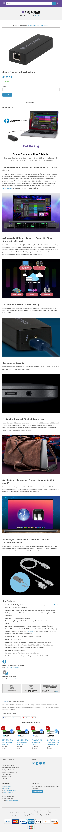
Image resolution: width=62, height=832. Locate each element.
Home (15, 25)
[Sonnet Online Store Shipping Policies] (31, 694)
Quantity (5, 86)
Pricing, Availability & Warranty (9, 769)
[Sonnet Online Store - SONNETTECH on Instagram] (40, 764)
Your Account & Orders (8, 765)
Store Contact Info (6, 763)
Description (30, 102)
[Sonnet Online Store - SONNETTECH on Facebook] (37, 764)
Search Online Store (8, 788)
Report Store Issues (8, 792)
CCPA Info (4, 778)
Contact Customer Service (9, 790)
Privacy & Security (6, 776)
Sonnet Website (7, 786)
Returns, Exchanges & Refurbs (9, 772)
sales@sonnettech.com (14, 679)
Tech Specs (29, 631)
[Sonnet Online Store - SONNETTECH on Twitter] (33, 764)
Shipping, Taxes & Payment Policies (10, 767)
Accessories (23, 25)
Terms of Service (6, 774)
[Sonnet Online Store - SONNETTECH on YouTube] (44, 764)
